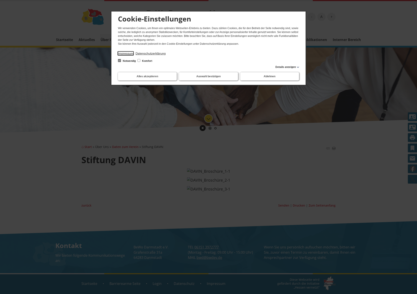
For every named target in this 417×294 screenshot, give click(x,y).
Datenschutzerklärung (151, 53)
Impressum (125, 53)
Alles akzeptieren (147, 76)
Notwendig (129, 60)
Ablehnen (269, 76)
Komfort (146, 60)
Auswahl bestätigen (208, 76)
